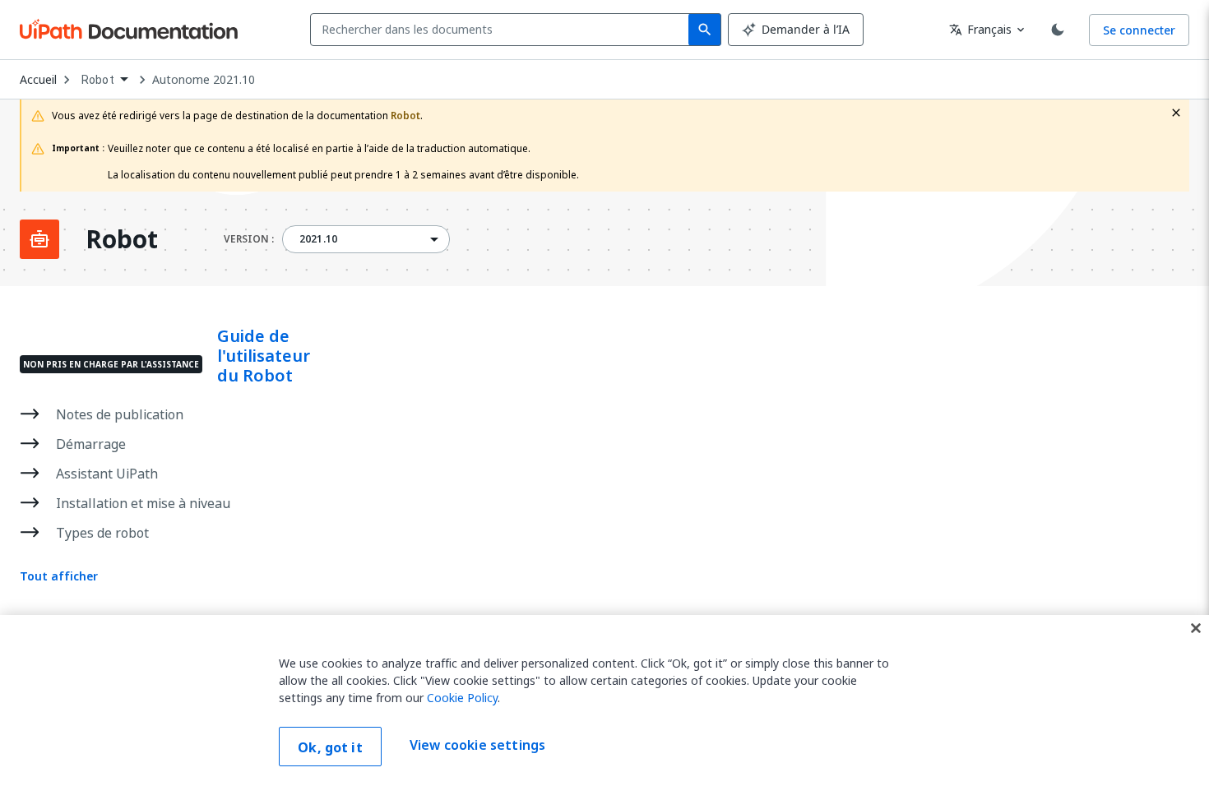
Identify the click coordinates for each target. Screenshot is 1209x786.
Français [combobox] (980, 29)
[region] (604, 700)
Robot (122, 239)
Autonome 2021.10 (203, 80)
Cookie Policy (462, 697)
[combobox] (502, 29)
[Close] (1196, 628)
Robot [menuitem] (97, 79)
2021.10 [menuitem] (318, 239)
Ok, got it (330, 747)
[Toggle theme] (1057, 29)
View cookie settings (477, 745)
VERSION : (249, 239)
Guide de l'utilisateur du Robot (263, 356)
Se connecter (1139, 30)
